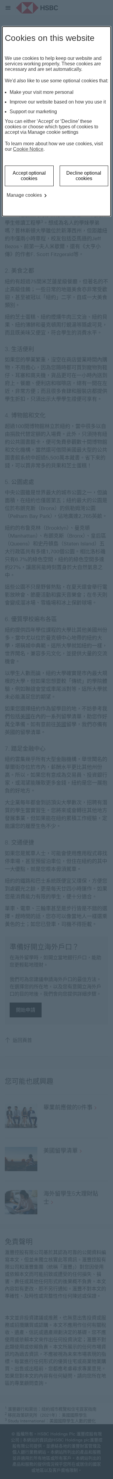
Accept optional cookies (29, 175)
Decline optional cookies (83, 175)
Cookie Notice (28, 149)
